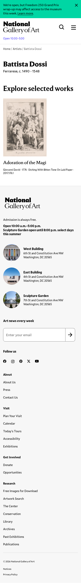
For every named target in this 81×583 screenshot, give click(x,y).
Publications (11, 544)
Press (6, 390)
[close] (76, 5)
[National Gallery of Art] (40, 203)
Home (6, 49)
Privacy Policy (10, 574)
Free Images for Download (20, 491)
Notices (7, 568)
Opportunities (12, 472)
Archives (9, 529)
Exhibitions (10, 446)
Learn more (25, 13)
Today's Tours (12, 431)
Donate (8, 465)
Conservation (12, 514)
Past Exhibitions (13, 537)
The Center (10, 506)
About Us (9, 382)
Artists (17, 49)
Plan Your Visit (12, 416)
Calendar (9, 423)
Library (8, 521)
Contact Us (10, 397)
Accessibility (11, 439)
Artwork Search (13, 499)
